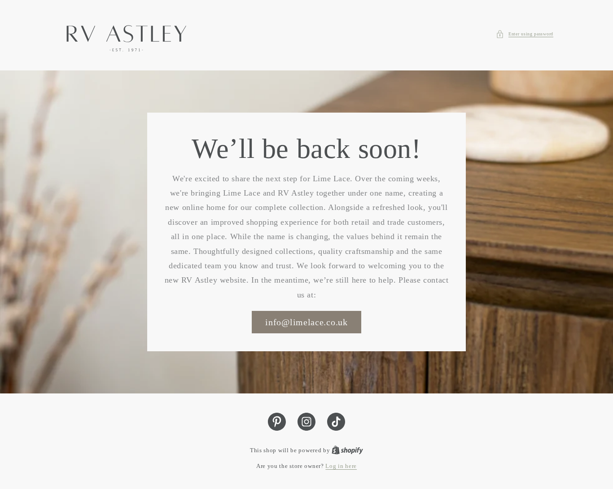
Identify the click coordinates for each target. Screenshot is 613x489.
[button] (524, 34)
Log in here (341, 466)
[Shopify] (347, 450)
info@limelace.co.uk (306, 322)
